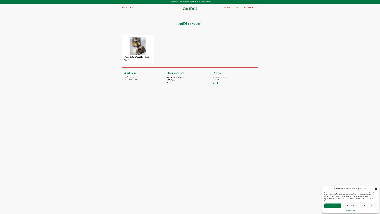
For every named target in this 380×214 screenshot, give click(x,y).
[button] (376, 189)
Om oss (227, 7)
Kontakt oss (236, 7)
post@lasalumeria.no (130, 79)
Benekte (350, 206)
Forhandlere (248, 7)
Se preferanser (368, 206)
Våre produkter (127, 7)
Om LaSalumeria (219, 77)
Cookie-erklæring (349, 210)
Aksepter (332, 206)
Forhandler (217, 79)
